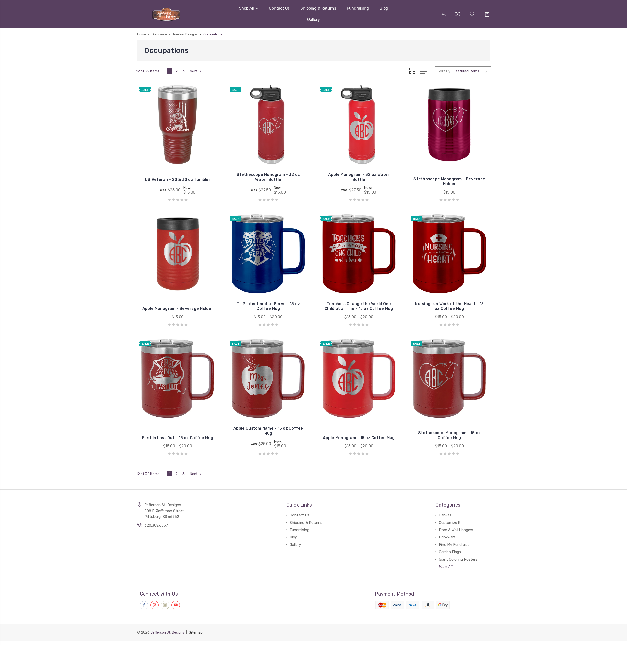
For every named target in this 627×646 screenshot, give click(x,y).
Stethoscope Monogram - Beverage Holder (449, 181)
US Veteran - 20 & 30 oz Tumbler (177, 179)
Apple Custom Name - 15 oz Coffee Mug (268, 431)
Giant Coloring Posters (458, 559)
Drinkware (447, 537)
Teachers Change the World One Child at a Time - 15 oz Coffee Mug (359, 306)
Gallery (313, 19)
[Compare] (457, 17)
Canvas (445, 515)
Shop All (246, 8)
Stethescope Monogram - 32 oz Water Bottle (268, 177)
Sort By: (444, 71)
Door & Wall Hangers (456, 530)
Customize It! (450, 522)
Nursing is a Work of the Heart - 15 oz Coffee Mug (449, 306)
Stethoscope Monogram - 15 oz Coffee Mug (449, 435)
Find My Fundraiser (455, 544)
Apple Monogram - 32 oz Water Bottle (358, 177)
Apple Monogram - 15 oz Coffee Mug (359, 437)
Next (194, 71)
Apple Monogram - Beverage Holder (177, 308)
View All (446, 566)
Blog (384, 8)
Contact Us (279, 8)
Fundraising (358, 8)
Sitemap (196, 632)
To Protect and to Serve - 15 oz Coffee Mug (268, 306)
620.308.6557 (156, 525)
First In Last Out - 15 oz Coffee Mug (177, 437)
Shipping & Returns (318, 8)
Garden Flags (450, 552)
